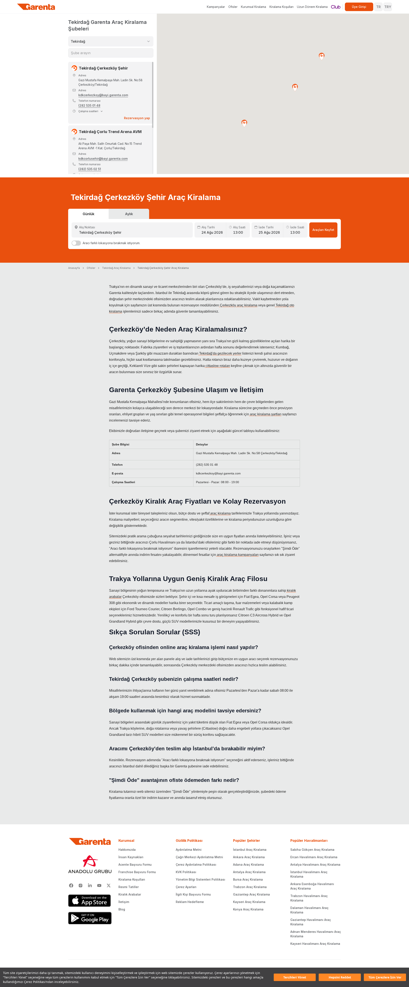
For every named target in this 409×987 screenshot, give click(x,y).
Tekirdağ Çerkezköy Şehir (103, 68)
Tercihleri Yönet (294, 977)
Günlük (88, 214)
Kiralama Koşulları (281, 7)
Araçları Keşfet (323, 230)
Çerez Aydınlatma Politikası (196, 864)
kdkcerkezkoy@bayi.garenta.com (103, 95)
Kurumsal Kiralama (253, 7)
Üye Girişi (359, 7)
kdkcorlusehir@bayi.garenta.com (103, 158)
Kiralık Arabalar (129, 894)
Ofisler (233, 7)
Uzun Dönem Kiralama (312, 7)
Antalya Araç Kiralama (249, 872)
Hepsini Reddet (340, 977)
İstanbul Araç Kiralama (249, 849)
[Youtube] (99, 885)
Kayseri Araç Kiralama (249, 902)
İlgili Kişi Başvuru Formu (193, 894)
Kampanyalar (216, 7)
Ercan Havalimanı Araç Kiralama (313, 857)
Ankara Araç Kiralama (249, 857)
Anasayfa (74, 268)
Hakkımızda (127, 849)
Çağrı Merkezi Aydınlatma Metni (199, 857)
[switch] (76, 243)
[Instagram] (80, 885)
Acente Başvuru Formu (135, 864)
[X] (109, 885)
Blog (121, 909)
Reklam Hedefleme (190, 902)
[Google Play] (90, 918)
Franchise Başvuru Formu (137, 872)
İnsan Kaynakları (130, 857)
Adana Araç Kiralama (248, 864)
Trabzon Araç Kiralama (250, 887)
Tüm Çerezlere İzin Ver (385, 977)
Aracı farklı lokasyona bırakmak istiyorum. (111, 243)
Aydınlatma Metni (189, 849)
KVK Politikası (186, 872)
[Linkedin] (90, 885)
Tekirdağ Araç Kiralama (116, 268)
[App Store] (90, 900)
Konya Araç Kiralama (248, 909)
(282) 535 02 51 (89, 169)
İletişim (123, 902)
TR (378, 7)
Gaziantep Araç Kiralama (251, 894)
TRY (387, 7)
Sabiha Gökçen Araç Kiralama (312, 849)
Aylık (129, 214)
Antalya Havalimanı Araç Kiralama (315, 864)
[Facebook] (71, 885)
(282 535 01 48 (89, 105)
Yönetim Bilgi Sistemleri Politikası (200, 879)
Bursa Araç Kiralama (248, 879)
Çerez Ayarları (186, 887)
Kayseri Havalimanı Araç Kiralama (315, 943)
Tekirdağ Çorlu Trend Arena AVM (110, 131)
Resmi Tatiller (128, 887)
